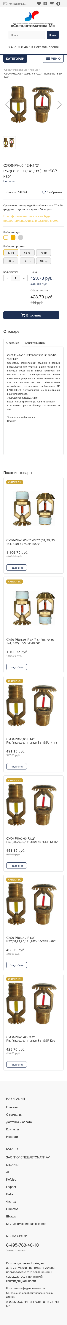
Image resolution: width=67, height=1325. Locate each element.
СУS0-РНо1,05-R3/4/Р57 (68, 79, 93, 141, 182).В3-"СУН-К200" (30, 542)
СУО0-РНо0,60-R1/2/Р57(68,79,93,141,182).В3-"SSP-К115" (32, 840)
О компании (14, 1114)
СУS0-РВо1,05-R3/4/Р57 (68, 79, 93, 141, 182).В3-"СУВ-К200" (30, 641)
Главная (12, 1107)
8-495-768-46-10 (20, 46)
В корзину (31, 315)
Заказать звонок (46, 46)
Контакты (12, 1129)
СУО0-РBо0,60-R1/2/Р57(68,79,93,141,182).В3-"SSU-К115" (32, 741)
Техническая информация (21, 416)
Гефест (11, 1187)
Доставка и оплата (19, 1122)
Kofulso (11, 1179)
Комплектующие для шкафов (26, 1224)
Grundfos (12, 1209)
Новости (12, 1136)
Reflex (10, 1194)
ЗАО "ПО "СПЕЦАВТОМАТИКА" (28, 1157)
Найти (52, 35)
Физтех (11, 1201)
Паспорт (11, 420)
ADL (9, 1172)
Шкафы (11, 1216)
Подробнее (16, 567)
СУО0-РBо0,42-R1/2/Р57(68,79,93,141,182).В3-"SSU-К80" (31, 939)
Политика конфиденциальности (25, 1288)
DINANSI (12, 1165)
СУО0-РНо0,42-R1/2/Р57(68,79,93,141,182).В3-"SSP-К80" (31, 1039)
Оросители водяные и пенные (21, 69)
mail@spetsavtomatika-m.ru (18, 4)
